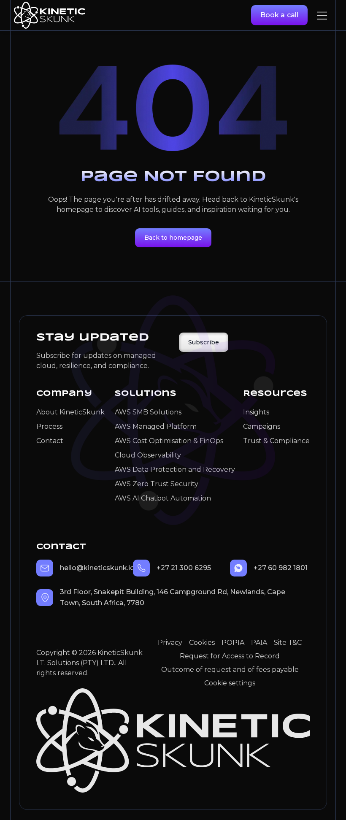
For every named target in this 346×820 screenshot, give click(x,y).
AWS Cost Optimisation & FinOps (169, 441)
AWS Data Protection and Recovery (174, 469)
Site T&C (288, 643)
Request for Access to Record (230, 656)
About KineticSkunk (70, 412)
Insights (256, 412)
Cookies (202, 643)
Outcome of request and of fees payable (230, 670)
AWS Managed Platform (156, 426)
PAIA (259, 643)
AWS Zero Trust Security (156, 484)
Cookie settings (229, 683)
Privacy (170, 643)
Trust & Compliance (276, 441)
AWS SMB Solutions (148, 412)
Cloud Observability (148, 455)
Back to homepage (173, 237)
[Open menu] (322, 15)
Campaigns (261, 426)
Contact (49, 441)
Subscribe (203, 342)
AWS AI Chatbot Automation (163, 498)
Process (49, 426)
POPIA (233, 643)
